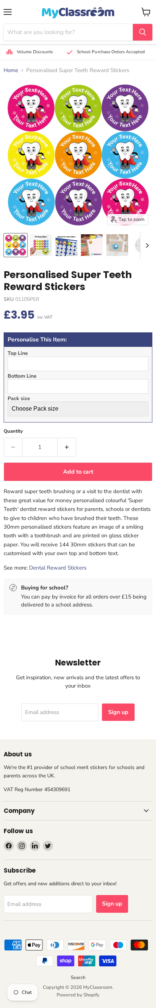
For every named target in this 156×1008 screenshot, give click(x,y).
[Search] (142, 32)
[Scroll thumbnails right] (146, 245)
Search (78, 977)
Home (11, 70)
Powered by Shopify (78, 995)
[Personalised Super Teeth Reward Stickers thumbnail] (15, 245)
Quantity (13, 431)
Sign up (118, 712)
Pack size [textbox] (19, 399)
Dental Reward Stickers (57, 567)
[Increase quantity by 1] (67, 447)
